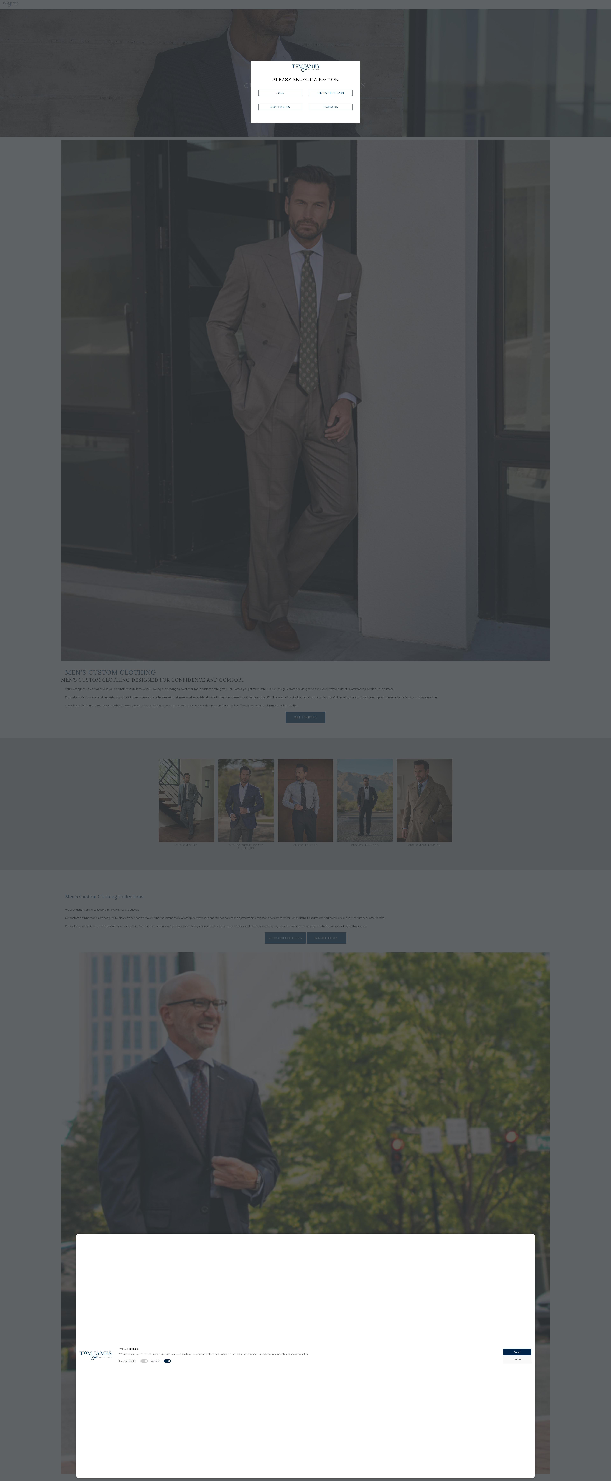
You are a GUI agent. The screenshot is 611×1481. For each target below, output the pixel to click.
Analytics (156, 1361)
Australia (280, 107)
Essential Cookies (128, 1361)
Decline (517, 1359)
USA (280, 93)
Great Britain (331, 93)
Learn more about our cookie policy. (288, 1354)
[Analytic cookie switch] (167, 1361)
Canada (330, 107)
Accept (517, 1352)
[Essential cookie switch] (144, 1361)
